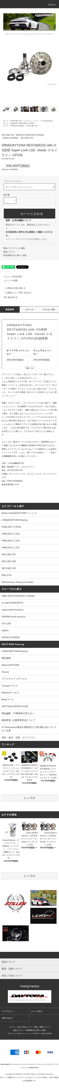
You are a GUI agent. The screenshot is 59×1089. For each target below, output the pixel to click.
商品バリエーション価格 (14, 248)
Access (5, 672)
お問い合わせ (7, 1018)
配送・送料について (41, 1027)
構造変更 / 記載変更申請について (19, 720)
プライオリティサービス (14, 678)
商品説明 (10, 309)
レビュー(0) (49, 309)
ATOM (49, 1033)
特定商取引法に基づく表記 (15, 255)
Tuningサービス (11, 685)
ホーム (5, 121)
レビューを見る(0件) (13, 276)
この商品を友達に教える (15, 288)
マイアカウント (8, 1011)
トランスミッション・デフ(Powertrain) (38, 121)
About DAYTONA (10, 665)
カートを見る (36, 1011)
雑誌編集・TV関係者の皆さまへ (18, 713)
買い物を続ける (11, 297)
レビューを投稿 (11, 280)
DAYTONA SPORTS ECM (15, 706)
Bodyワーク (8, 699)
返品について (9, 252)
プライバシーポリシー (16, 1033)
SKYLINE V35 (16, 121)
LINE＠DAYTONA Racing (15, 651)
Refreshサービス (10, 692)
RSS (43, 1033)
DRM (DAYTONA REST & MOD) (22, 123)
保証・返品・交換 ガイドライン (19, 737)
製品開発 (6, 658)
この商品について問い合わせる (17, 293)
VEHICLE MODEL (17, 126)
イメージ (29, 309)
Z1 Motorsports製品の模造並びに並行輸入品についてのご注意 (29, 729)
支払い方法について (24, 1027)
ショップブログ (33, 1033)
